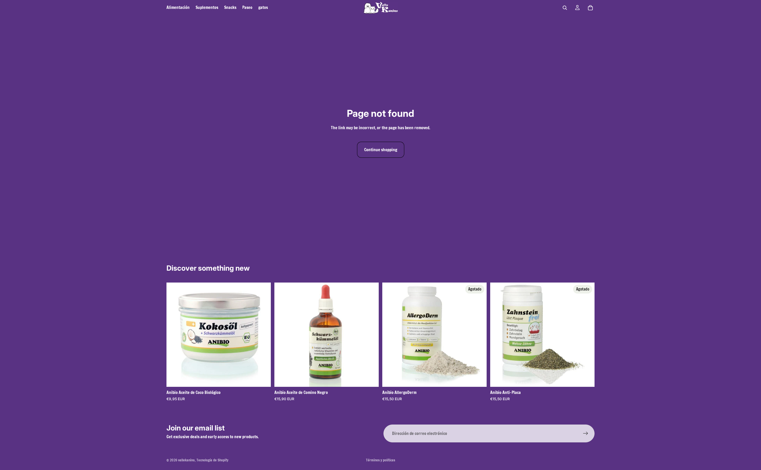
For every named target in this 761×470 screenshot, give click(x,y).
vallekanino (186, 460)
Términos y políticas (380, 460)
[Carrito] (590, 7)
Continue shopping (380, 150)
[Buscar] (564, 7)
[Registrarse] (585, 433)
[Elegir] (261, 377)
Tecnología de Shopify (212, 460)
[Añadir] (369, 377)
